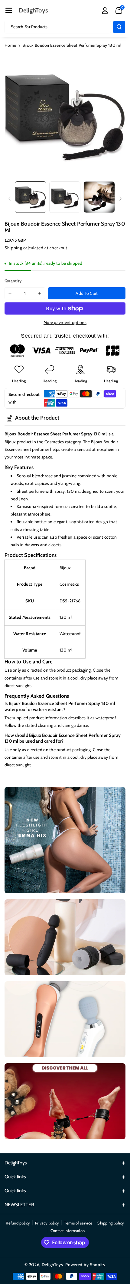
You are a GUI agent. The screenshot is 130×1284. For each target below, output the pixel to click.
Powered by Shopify (85, 1264)
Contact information (67, 1230)
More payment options (65, 322)
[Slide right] (120, 198)
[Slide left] (10, 198)
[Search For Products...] (119, 27)
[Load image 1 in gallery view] (30, 197)
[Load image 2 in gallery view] (65, 197)
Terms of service (78, 1223)
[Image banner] (65, 840)
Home (10, 45)
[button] (8, 10)
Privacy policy (47, 1223)
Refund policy (18, 1223)
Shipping (13, 247)
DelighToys (52, 1264)
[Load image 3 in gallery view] (99, 197)
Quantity (13, 281)
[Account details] (105, 10)
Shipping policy (110, 1223)
